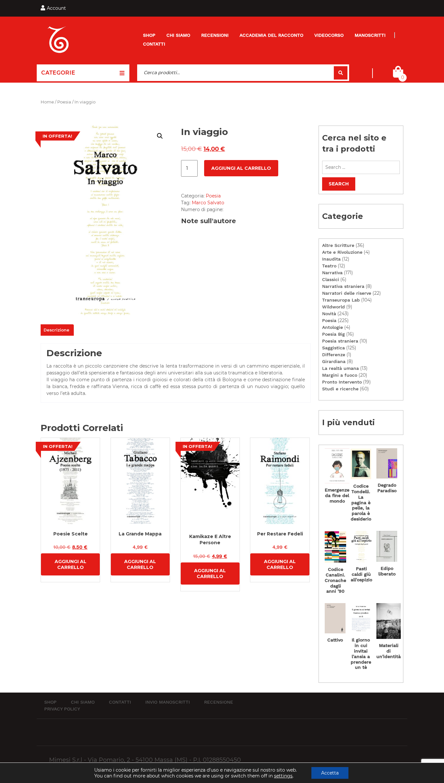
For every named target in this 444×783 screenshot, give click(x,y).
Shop (149, 35)
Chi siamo (178, 35)
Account (56, 8)
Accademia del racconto (271, 35)
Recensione (218, 702)
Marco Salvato (208, 203)
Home (47, 102)
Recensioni (215, 35)
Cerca (340, 72)
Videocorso (329, 35)
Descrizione (56, 329)
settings (283, 776)
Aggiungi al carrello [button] (70, 564)
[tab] (56, 330)
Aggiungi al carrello (241, 168)
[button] (160, 136)
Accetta (330, 773)
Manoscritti (370, 35)
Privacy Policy (62, 708)
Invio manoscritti (167, 702)
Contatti (154, 44)
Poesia (64, 102)
